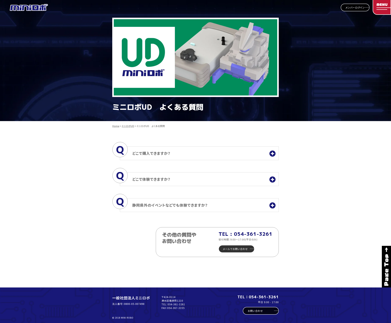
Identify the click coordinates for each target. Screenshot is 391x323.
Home (115, 126)
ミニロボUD (128, 126)
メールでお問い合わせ (235, 249)
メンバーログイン (355, 7)
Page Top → (386, 266)
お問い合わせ (255, 311)
